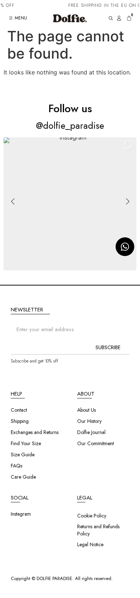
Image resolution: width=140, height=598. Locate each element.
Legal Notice (90, 544)
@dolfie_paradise (70, 125)
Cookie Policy (91, 515)
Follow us (70, 108)
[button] (70, 266)
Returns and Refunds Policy (98, 530)
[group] (70, 203)
